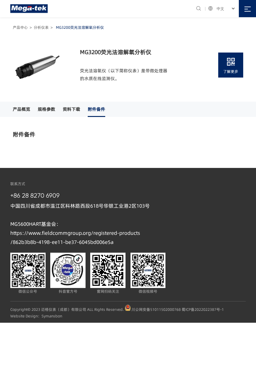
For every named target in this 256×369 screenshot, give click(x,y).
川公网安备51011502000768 (156, 309)
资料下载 (71, 109)
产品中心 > (23, 27)
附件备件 (96, 109)
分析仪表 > (44, 27)
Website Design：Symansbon (36, 316)
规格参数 (46, 109)
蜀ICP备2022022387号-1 (203, 309)
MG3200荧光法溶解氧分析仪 (80, 27)
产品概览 (21, 109)
